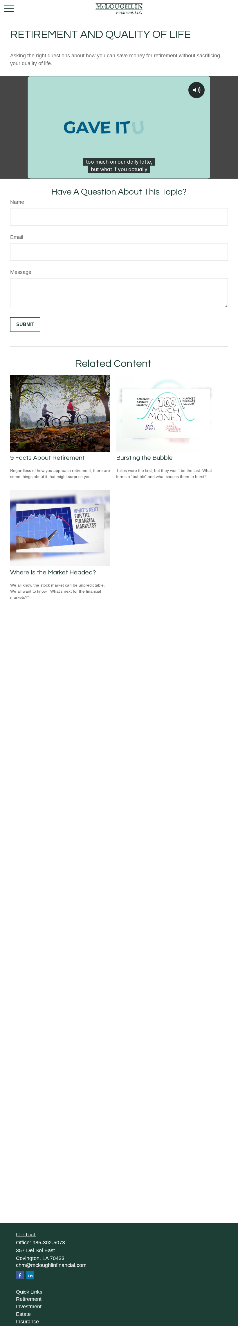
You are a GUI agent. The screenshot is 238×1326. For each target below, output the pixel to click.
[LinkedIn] (30, 1275)
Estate (23, 1314)
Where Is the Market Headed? (53, 572)
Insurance (27, 1322)
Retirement (29, 1299)
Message (20, 272)
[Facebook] (20, 1275)
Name (17, 202)
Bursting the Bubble (144, 458)
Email (16, 237)
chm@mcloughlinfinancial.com (51, 1265)
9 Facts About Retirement (47, 458)
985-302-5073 (49, 1243)
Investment (29, 1306)
